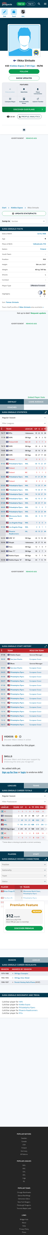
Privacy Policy (24, 1229)
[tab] (12, 401)
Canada (24, 1141)
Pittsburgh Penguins (24, 1205)
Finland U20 (13, 442)
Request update (38, 313)
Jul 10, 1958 (41, 234)
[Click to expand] (45, 646)
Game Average (36, 402)
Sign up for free (10, 772)
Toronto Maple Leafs (24, 1208)
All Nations (24, 1154)
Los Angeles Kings (15, 523)
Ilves (10, 547)
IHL (26, 531)
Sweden (24, 1138)
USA (24, 1145)
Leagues (12, 785)
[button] (24, 71)
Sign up (21, 4)
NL (24, 1181)
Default (12, 402)
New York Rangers (24, 1202)
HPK (10, 538)
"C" (14, 551)
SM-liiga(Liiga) (9, 829)
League (36, 960)
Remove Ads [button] (31, 138)
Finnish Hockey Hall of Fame (24, 982)
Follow (24, 71)
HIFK (11, 437)
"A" (14, 538)
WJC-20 (27, 442)
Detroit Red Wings (24, 1195)
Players (12, 854)
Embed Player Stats (36, 397)
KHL (24, 1168)
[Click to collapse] (45, 412)
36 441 (12, 117)
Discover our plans (24, 109)
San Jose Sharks (16, 659)
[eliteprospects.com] (7, 4)
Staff (36, 854)
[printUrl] (24, 130)
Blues (12, 663)
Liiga (24, 1178)
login (23, 772)
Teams (36, 785)
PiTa (10, 433)
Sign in (31, 4)
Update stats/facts (25, 213)
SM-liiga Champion (21, 973)
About (24, 1223)
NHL (26, 464)
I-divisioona (29, 433)
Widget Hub (24, 1219)
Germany (24, 1151)
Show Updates (24, 78)
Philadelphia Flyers (16, 464)
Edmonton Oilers (24, 1199)
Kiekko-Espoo (17, 66)
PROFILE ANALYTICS (30, 116)
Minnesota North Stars (15, 517)
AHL (24, 1175)
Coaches (12, 407)
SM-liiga (30, 66)
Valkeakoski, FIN (39, 244)
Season (12, 960)
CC (26, 468)
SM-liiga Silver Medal (21, 978)
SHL (24, 1172)
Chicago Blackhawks (24, 1192)
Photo (24, 1232)
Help (24, 1226)
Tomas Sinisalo (12, 302)
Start (4, 207)
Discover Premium (24, 928)
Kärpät (11, 542)
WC (26, 459)
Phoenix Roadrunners (14, 532)
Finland (43, 249)
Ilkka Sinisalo (25, 307)
